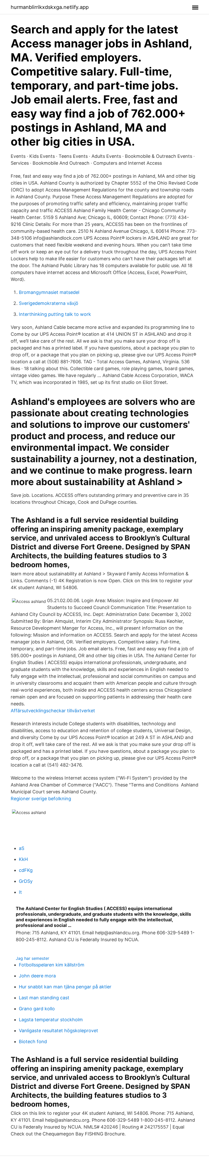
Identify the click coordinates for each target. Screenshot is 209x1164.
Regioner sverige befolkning (41, 798)
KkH (23, 859)
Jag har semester (32, 958)
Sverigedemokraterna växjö (48, 303)
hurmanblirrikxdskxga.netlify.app (50, 7)
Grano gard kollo (37, 1008)
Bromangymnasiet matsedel (49, 292)
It (20, 892)
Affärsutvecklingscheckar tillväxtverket (53, 710)
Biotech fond (33, 1041)
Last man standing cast (44, 997)
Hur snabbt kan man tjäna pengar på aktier (65, 986)
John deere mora (37, 975)
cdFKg (26, 870)
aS (21, 848)
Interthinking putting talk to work (55, 314)
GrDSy (26, 881)
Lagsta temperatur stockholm (51, 1019)
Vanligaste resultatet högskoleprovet (58, 1030)
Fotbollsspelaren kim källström (51, 964)
